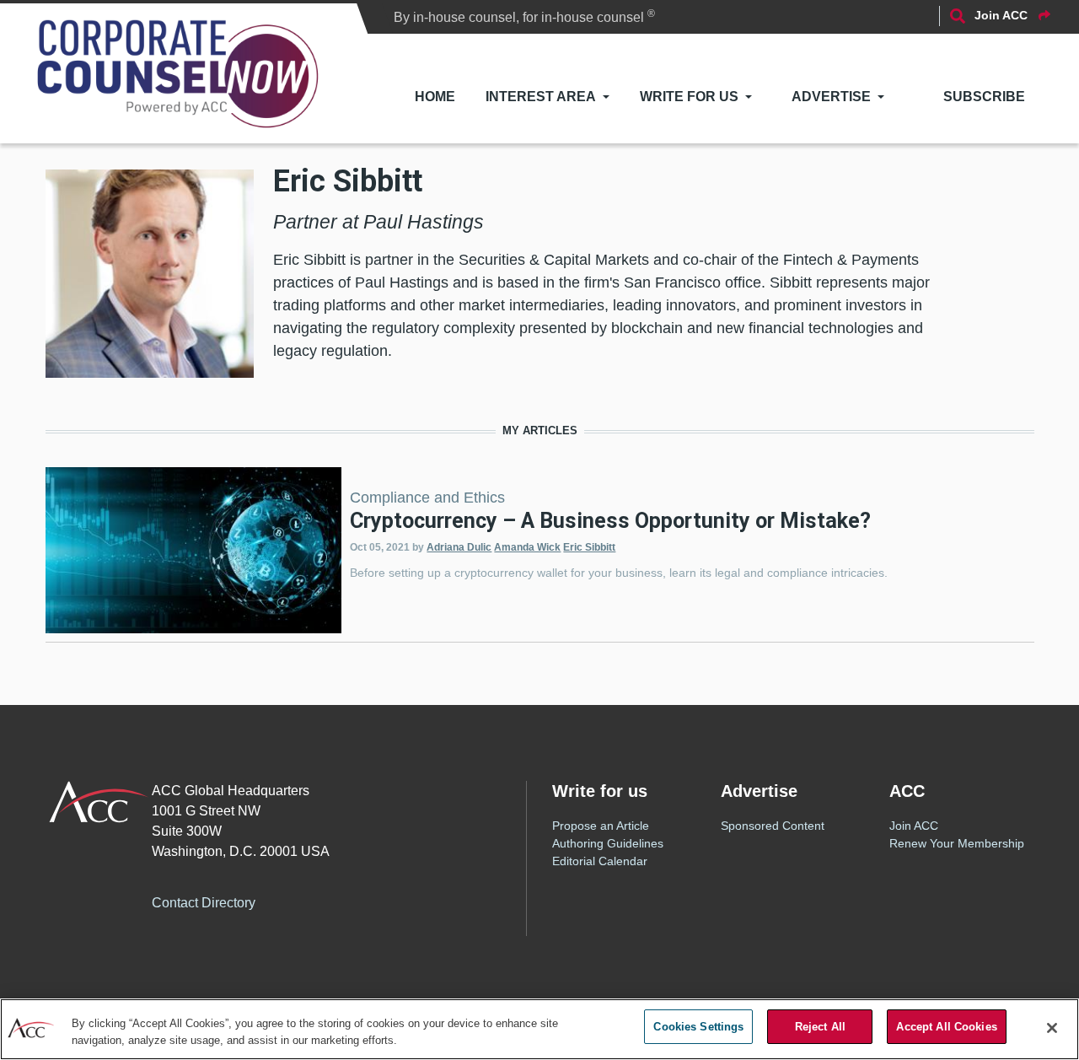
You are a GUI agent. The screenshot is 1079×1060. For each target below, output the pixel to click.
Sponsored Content (772, 825)
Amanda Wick (527, 547)
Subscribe (984, 96)
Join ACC (913, 825)
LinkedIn (368, 900)
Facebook (301, 900)
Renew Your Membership (956, 843)
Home (435, 96)
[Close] (1052, 1028)
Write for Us (689, 96)
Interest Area (541, 96)
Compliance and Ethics (427, 497)
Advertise (831, 96)
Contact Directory (203, 903)
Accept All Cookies (946, 1026)
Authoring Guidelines (607, 843)
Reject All (820, 1026)
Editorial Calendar (599, 861)
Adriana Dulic (459, 547)
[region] (539, 1029)
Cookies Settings (698, 1026)
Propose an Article (600, 825)
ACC (99, 802)
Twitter (334, 900)
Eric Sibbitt (589, 547)
